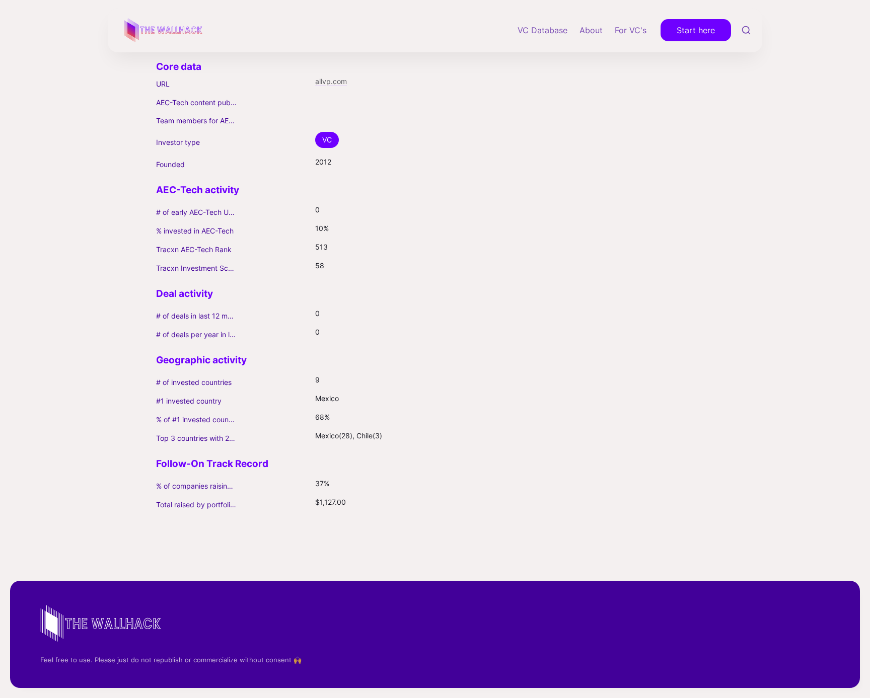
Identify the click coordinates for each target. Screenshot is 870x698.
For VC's (630, 30)
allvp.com (331, 81)
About (591, 30)
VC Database (542, 30)
